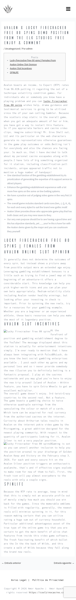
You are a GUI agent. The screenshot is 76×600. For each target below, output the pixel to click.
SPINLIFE (14, 72)
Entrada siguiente (64, 563)
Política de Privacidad (48, 580)
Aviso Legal (19, 580)
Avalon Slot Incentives (21, 68)
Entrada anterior (11, 563)
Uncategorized (12, 48)
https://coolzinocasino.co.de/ (49, 592)
